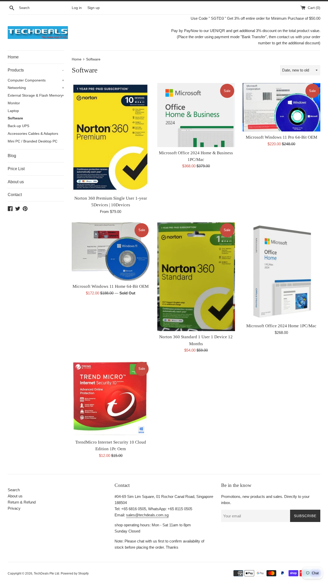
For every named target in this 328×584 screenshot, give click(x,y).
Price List (16, 169)
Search (14, 490)
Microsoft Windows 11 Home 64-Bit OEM (111, 286)
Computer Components (36, 80)
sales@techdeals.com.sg (147, 515)
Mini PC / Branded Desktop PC (32, 141)
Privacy (14, 508)
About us (16, 182)
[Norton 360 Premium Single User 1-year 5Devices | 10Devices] (110, 137)
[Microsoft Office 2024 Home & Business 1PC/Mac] (196, 115)
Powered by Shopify (75, 573)
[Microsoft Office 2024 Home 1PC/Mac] (281, 271)
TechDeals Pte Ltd (46, 573)
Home (13, 57)
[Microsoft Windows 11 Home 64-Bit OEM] (110, 251)
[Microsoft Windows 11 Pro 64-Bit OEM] (281, 107)
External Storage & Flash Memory (36, 95)
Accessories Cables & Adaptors (33, 134)
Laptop (13, 111)
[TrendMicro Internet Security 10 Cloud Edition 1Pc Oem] (110, 398)
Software (15, 118)
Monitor (14, 103)
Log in (77, 8)
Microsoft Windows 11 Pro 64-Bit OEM (281, 137)
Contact (15, 194)
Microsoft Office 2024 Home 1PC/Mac (281, 325)
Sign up (93, 8)
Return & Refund (22, 502)
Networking (36, 88)
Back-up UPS (18, 126)
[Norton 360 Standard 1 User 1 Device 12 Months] (196, 276)
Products (36, 70)
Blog (12, 155)
